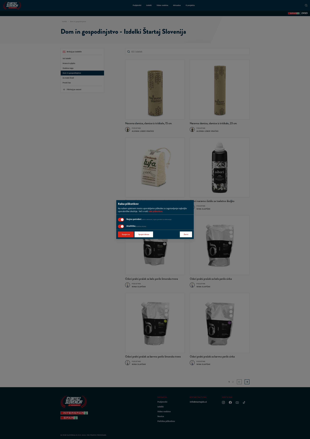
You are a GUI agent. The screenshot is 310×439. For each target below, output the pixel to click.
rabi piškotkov (155, 211)
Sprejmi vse (126, 234)
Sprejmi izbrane (143, 234)
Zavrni (186, 234)
